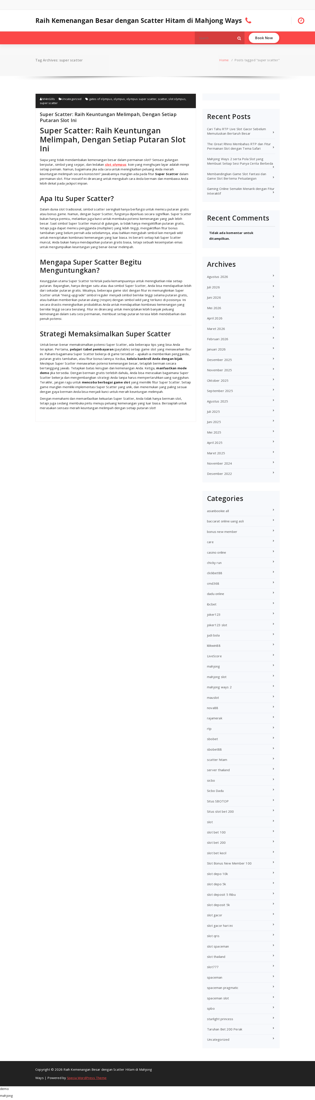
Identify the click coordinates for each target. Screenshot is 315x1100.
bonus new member (222, 531)
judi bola (213, 635)
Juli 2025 (213, 411)
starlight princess (220, 1019)
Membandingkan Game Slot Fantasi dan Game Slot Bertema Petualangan (236, 176)
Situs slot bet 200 (220, 811)
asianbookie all (218, 511)
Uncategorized (71, 99)
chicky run (214, 562)
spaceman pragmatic (222, 987)
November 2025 (219, 370)
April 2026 (214, 318)
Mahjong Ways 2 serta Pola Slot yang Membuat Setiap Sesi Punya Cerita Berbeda (240, 161)
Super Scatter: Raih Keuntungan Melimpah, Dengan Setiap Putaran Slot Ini (108, 117)
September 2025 (220, 391)
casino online (216, 552)
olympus (119, 99)
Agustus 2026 (217, 276)
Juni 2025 (214, 422)
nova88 (212, 708)
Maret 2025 (216, 453)
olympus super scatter (141, 99)
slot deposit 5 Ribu (221, 894)
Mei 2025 (214, 432)
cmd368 (213, 583)
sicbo (211, 780)
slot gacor (214, 915)
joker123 (214, 614)
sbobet (212, 739)
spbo (211, 1008)
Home (224, 60)
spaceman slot (218, 998)
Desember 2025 (219, 360)
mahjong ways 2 (219, 687)
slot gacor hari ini (220, 925)
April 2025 (214, 442)
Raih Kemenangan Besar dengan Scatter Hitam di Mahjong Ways (138, 20)
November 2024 (219, 463)
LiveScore (214, 656)
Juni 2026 (214, 297)
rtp (209, 728)
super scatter (49, 103)
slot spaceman (218, 946)
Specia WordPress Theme (86, 1078)
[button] (239, 38)
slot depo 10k (217, 874)
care (210, 542)
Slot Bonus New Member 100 (229, 863)
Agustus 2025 (217, 401)
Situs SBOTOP (218, 801)
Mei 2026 (214, 308)
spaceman (214, 977)
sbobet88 (214, 749)
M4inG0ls (48, 99)
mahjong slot (216, 677)
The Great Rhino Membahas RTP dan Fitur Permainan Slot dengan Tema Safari (239, 146)
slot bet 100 (216, 832)
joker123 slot (217, 625)
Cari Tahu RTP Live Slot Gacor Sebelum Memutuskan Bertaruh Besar (236, 131)
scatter (162, 99)
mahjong (213, 666)
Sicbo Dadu (215, 790)
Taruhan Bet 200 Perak (224, 1029)
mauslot (213, 697)
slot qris (213, 936)
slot (210, 822)
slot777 (213, 967)
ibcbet (211, 604)
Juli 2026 (213, 287)
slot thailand (216, 956)
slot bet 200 (216, 842)
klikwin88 (213, 645)
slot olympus (176, 99)
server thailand (218, 770)
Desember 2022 (219, 473)
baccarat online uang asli (225, 521)
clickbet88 (214, 573)
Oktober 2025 (217, 380)
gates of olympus (100, 99)
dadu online (215, 594)
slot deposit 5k (218, 905)
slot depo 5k (216, 884)
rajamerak (214, 718)
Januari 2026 (216, 349)
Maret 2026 (216, 328)
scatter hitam (217, 759)
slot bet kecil (216, 853)
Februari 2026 (217, 339)
